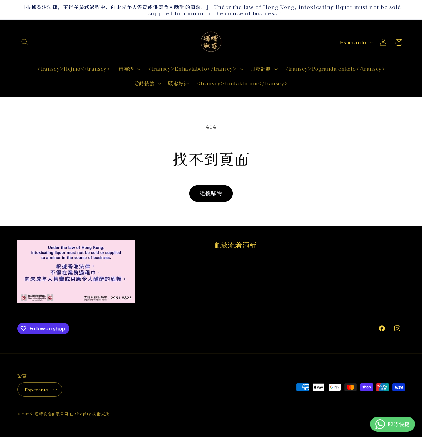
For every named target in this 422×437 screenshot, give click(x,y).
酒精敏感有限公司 (51, 413)
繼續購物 (211, 193)
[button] (25, 42)
